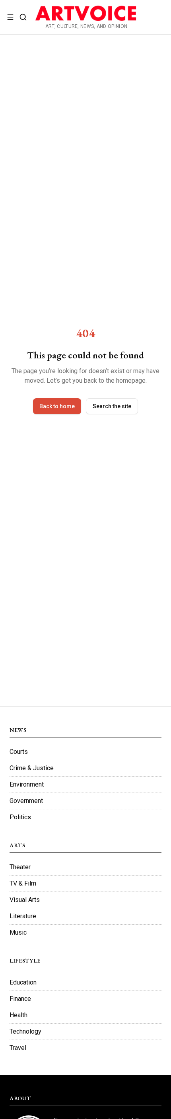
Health (18, 1015)
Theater (20, 867)
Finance (20, 998)
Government (26, 801)
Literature (23, 916)
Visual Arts (25, 900)
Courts (19, 751)
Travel (18, 1048)
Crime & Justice (32, 768)
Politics (20, 817)
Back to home (57, 406)
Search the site (112, 406)
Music (18, 932)
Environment (27, 784)
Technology (25, 1031)
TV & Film (23, 883)
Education (23, 982)
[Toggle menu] (10, 17)
